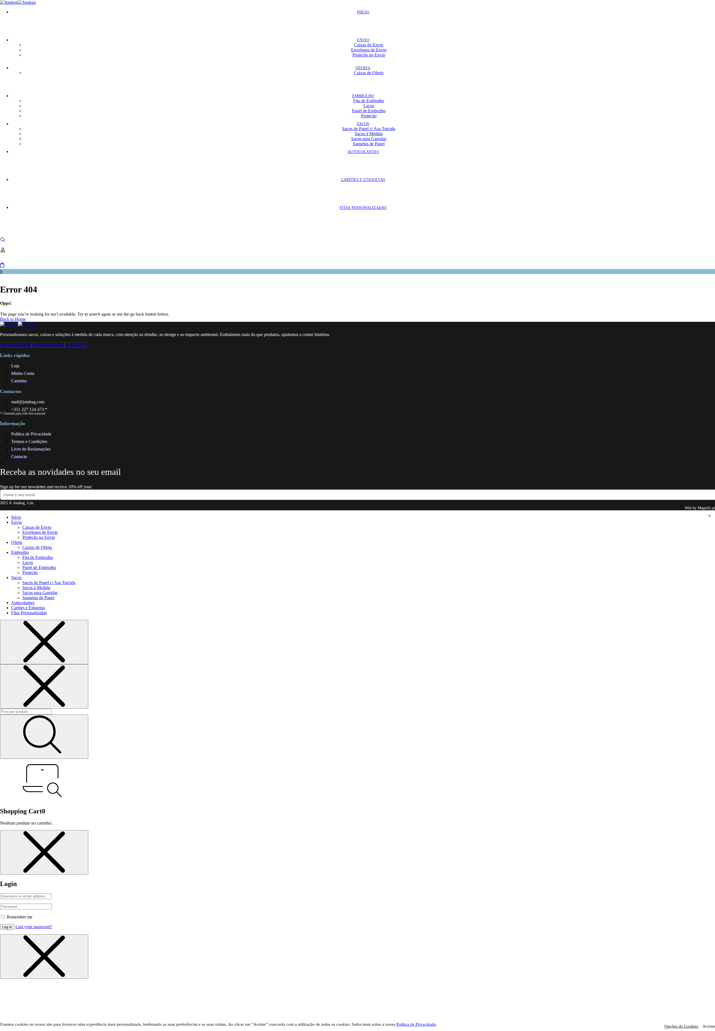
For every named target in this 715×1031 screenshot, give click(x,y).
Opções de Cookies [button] (681, 1026)
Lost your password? (33, 926)
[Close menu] (44, 642)
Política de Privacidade (416, 1024)
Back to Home (13, 319)
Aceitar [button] (708, 1026)
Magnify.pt (706, 508)
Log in (7, 927)
